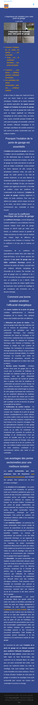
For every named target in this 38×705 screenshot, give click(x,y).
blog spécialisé (14, 698)
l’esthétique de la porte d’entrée (15, 609)
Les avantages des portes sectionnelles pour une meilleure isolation (12, 85)
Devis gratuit (8, 1)
